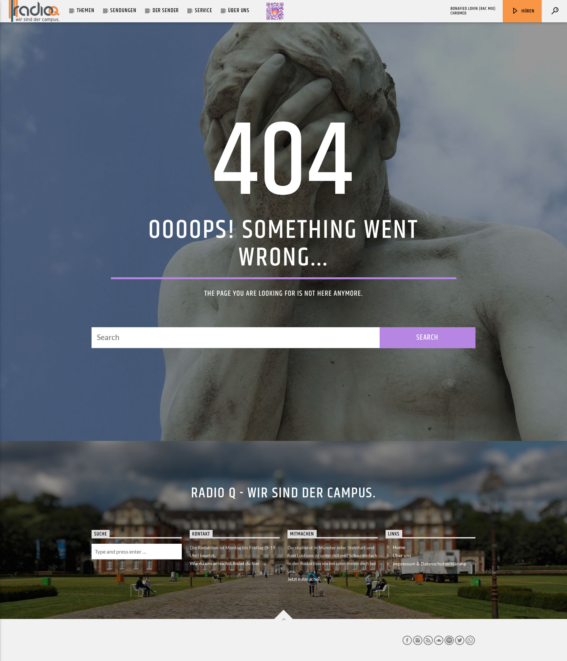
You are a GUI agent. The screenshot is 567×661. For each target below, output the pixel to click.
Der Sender (166, 10)
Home (399, 547)
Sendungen (123, 10)
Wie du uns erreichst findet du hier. (226, 563)
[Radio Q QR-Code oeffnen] (275, 11)
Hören (527, 11)
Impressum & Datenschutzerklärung (429, 563)
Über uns (238, 10)
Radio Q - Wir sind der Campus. (283, 493)
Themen (85, 10)
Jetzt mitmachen (304, 579)
